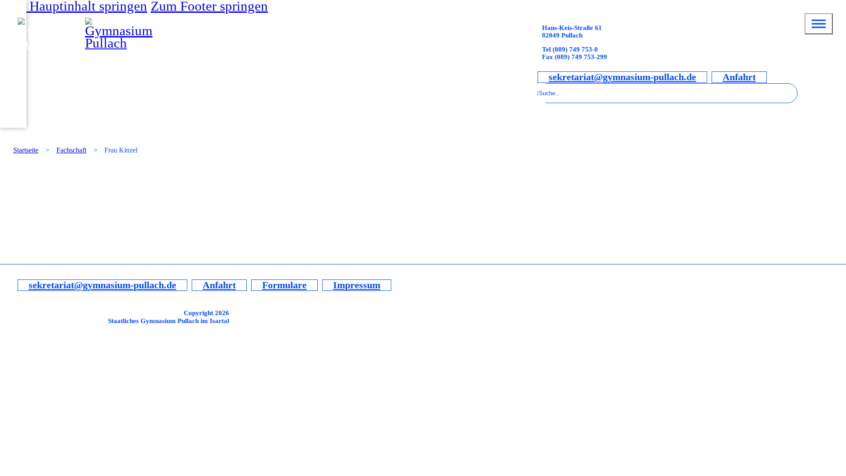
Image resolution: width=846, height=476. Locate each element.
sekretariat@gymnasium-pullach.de (622, 77)
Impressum (356, 285)
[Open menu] (819, 23)
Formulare (284, 285)
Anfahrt (739, 77)
